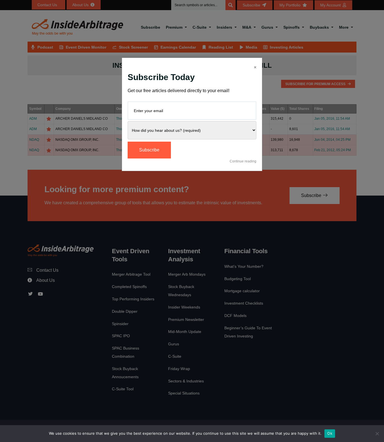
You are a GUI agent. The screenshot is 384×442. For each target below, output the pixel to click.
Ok (329, 433)
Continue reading (243, 161)
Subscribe (149, 150)
